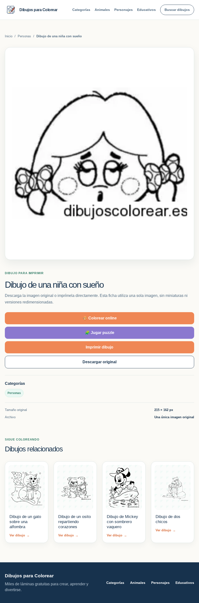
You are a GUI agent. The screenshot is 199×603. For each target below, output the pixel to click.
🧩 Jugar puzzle (99, 333)
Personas (24, 36)
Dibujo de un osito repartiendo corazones (74, 521)
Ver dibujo (19, 535)
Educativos (146, 10)
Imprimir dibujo (99, 347)
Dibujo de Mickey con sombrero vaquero (122, 521)
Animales (102, 10)
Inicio (8, 36)
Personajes (123, 10)
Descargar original (99, 362)
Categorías (81, 10)
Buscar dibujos (177, 10)
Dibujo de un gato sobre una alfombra (25, 521)
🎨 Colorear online (100, 318)
